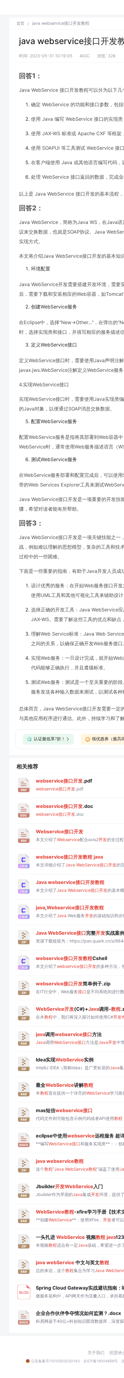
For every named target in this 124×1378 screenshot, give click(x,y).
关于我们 (96, 1352)
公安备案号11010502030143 (55, 1361)
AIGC (85, 55)
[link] (20, 23)
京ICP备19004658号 (100, 1361)
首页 (20, 23)
